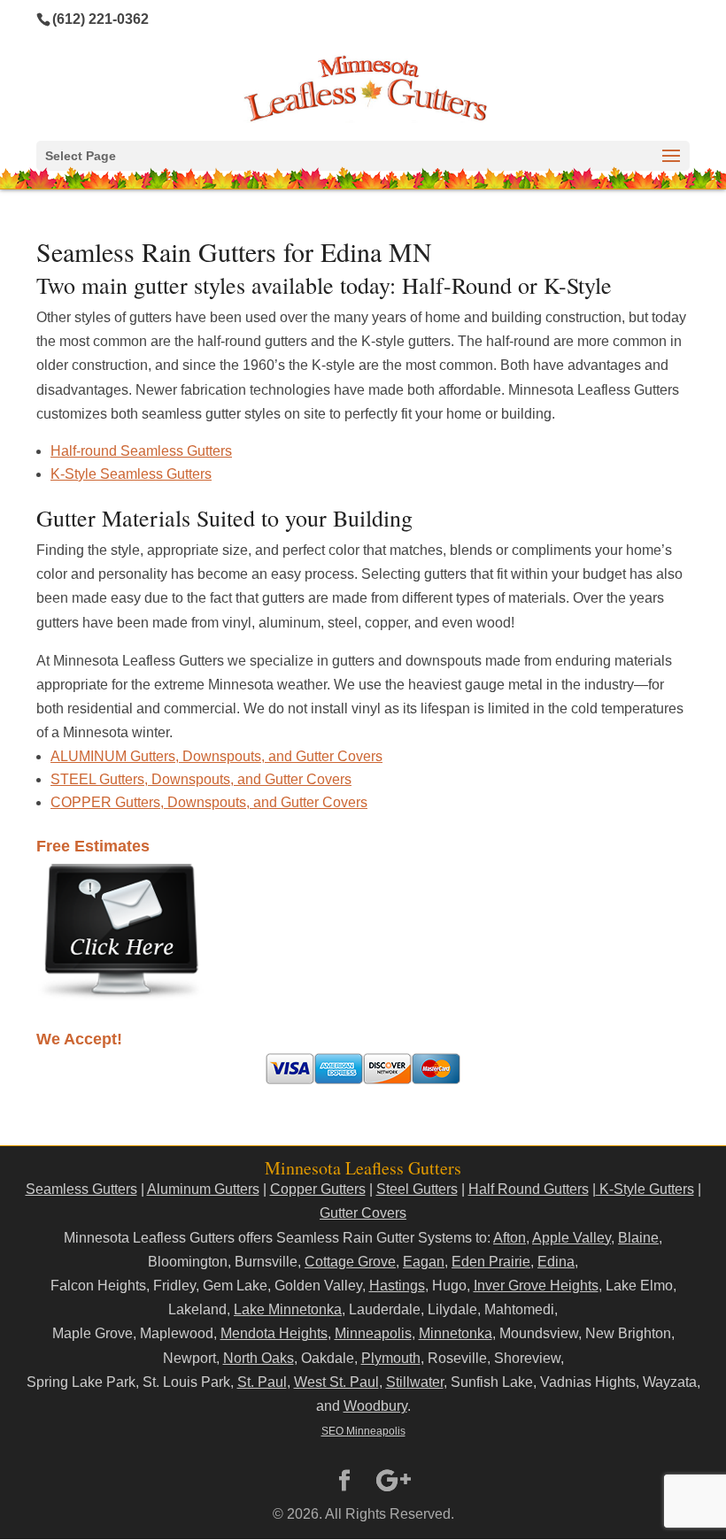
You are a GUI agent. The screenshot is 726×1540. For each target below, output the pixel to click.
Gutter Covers (363, 1212)
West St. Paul (336, 1382)
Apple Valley (571, 1237)
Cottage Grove (350, 1261)
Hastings (397, 1285)
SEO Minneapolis (363, 1431)
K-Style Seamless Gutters (131, 473)
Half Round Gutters (528, 1189)
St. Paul (262, 1382)
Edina (556, 1261)
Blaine (638, 1237)
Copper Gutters (318, 1189)
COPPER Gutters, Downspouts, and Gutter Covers (208, 802)
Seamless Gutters (81, 1189)
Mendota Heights (274, 1333)
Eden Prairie (491, 1261)
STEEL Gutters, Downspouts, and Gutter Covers (200, 779)
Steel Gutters (417, 1189)
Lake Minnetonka (288, 1309)
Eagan (423, 1261)
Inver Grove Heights (536, 1285)
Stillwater (415, 1382)
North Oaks (258, 1358)
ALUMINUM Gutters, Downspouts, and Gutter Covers (216, 756)
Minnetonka (455, 1333)
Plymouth (391, 1358)
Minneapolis (373, 1333)
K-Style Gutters (645, 1189)
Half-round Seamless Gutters (141, 450)
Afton (509, 1237)
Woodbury (375, 1405)
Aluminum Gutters (203, 1189)
